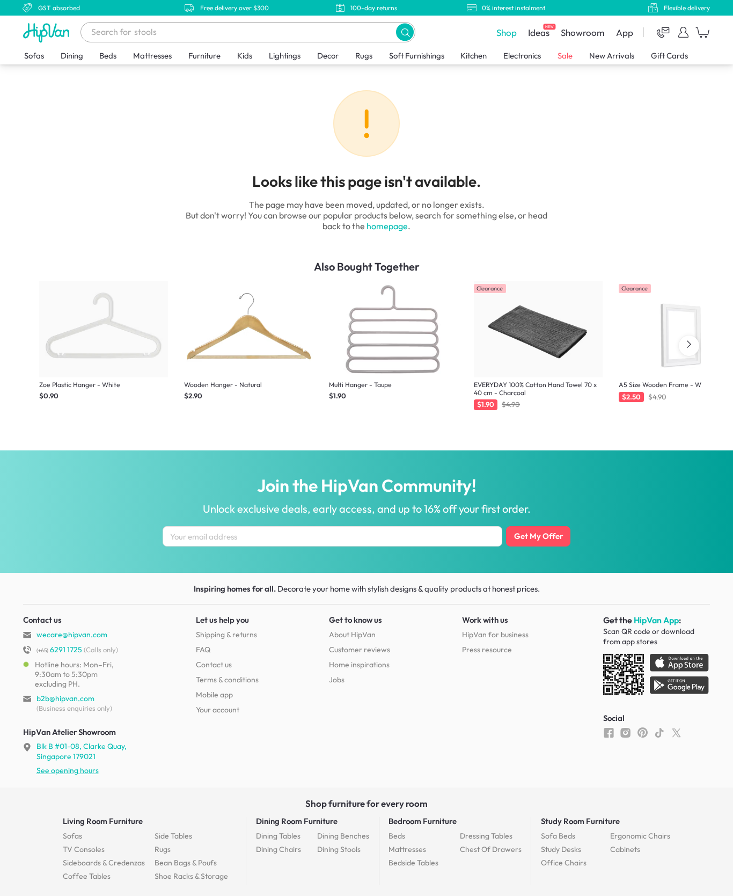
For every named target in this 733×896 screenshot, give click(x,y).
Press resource (487, 649)
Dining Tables (278, 836)
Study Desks (561, 849)
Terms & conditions (227, 679)
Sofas (34, 55)
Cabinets (625, 849)
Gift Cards (669, 55)
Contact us (214, 664)
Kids (244, 55)
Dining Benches (343, 836)
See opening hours (67, 770)
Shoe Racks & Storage (191, 876)
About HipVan (352, 634)
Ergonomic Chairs (640, 836)
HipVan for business (495, 634)
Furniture (204, 55)
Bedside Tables (413, 863)
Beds (107, 55)
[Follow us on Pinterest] (642, 732)
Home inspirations (359, 664)
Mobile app (214, 695)
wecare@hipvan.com (71, 634)
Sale (565, 55)
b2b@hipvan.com (65, 698)
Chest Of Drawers (491, 849)
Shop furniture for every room (366, 803)
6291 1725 (59, 649)
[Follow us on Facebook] (608, 732)
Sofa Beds (558, 836)
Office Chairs (564, 863)
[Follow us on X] (676, 732)
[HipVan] (47, 32)
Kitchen (473, 55)
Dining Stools (339, 849)
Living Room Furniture (103, 821)
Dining (72, 55)
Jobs (336, 679)
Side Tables (173, 836)
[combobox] (247, 32)
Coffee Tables (87, 876)
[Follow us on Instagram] (625, 732)
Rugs (363, 55)
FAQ (203, 649)
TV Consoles (84, 849)
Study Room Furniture (580, 821)
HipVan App (656, 620)
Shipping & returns (226, 634)
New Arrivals (611, 55)
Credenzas (104, 863)
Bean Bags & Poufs (186, 863)
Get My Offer (538, 536)
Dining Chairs (278, 849)
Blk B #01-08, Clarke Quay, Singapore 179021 (81, 751)
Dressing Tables (486, 836)
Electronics (522, 55)
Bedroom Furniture (423, 821)
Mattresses (152, 55)
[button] (405, 32)
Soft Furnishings (416, 55)
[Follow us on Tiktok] (659, 732)
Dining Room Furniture (297, 821)
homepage (387, 226)
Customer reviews (359, 649)
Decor (328, 55)
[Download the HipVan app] (656, 676)
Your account (217, 710)
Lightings (284, 55)
